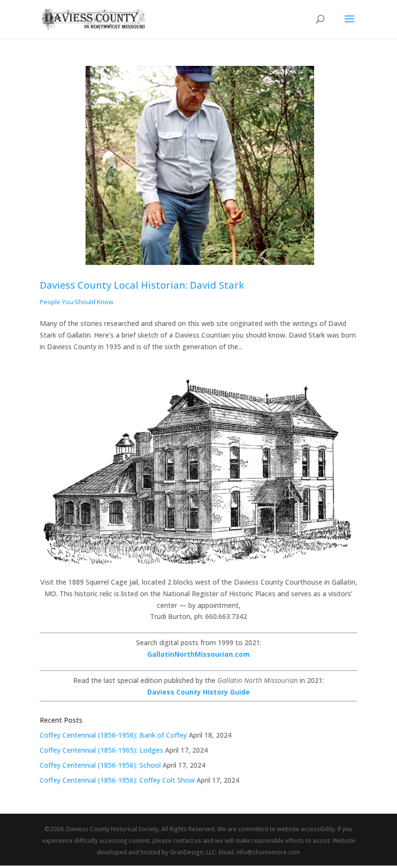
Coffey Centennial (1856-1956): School (100, 765)
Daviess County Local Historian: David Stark (142, 285)
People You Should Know (76, 301)
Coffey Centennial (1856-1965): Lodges (101, 750)
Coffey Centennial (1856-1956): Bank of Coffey (113, 735)
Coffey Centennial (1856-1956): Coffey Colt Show (117, 780)
